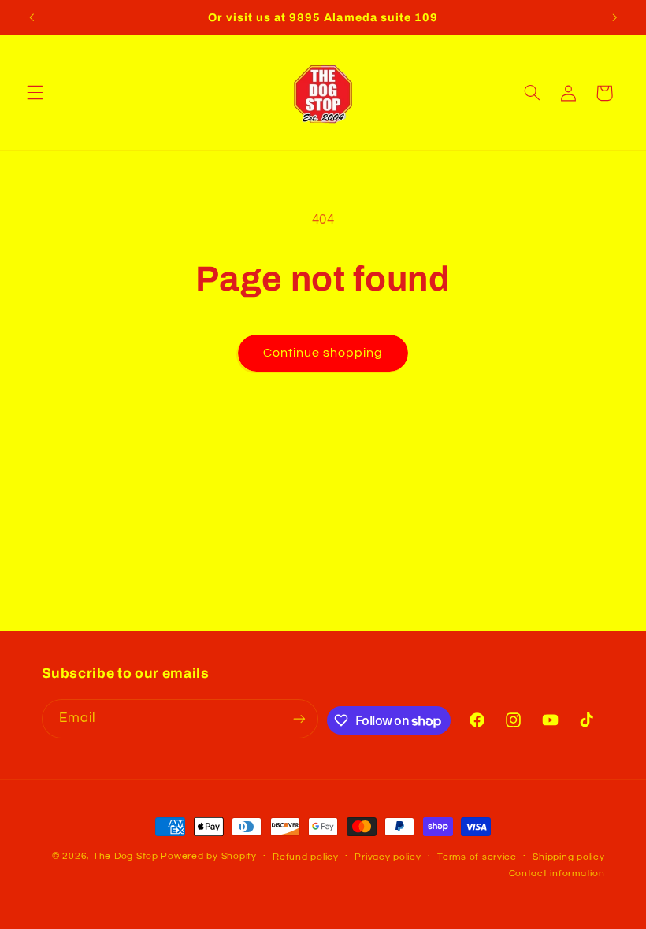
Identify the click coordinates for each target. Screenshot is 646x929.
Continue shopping (323, 352)
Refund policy (306, 857)
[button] (35, 93)
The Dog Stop (125, 856)
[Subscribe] (299, 718)
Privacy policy (388, 857)
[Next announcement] (614, 17)
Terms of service (477, 857)
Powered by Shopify (208, 856)
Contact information (557, 873)
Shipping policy (568, 857)
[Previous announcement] (31, 17)
